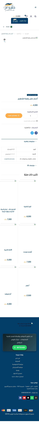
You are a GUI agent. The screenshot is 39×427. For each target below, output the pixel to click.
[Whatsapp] (32, 397)
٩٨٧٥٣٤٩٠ (20, 347)
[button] (4, 41)
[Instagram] (36, 397)
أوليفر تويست (27, 252)
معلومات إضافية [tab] (29, 141)
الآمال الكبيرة (8, 250)
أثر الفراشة (8, 294)
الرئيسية (27, 33)
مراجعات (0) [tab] (31, 165)
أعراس (27, 285)
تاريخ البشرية (27, 206)
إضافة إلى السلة (12, 115)
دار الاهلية (19, 33)
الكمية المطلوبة (32, 112)
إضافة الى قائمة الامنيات (29, 121)
